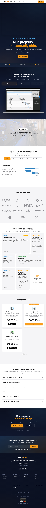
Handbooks (15, 476)
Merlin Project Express (6, 478)
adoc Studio (4, 480)
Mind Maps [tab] (22, 158)
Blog (23, 1)
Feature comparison (23, 359)
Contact (36, 480)
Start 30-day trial (16, 425)
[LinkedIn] (20, 469)
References (26, 478)
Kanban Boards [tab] (15, 158)
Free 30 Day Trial (23, 56)
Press (25, 483)
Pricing (3, 483)
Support (19, 1)
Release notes (37, 483)
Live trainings (37, 478)
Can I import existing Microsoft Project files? (13, 377)
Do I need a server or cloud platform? (11, 382)
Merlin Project (13, 1)
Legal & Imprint (19, 503)
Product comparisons (17, 485)
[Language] (36, 2)
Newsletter (26, 485)
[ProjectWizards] (23, 458)
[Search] (34, 2)
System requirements (39, 485)
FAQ (35, 476)
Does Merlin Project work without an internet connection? (16, 387)
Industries (14, 487)
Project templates (16, 478)
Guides (14, 483)
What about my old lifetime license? (11, 401)
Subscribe (34, 446)
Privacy (24, 503)
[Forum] (26, 469)
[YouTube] (23, 469)
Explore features (29, 425)
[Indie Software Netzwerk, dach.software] (22, 500)
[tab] (9, 83)
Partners (25, 480)
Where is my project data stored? (11, 391)
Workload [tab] (29, 158)
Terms (28, 503)
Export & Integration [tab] (37, 158)
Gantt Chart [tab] (7, 158)
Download (41, 1)
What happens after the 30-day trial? (11, 396)
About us (25, 476)
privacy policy (28, 449)
